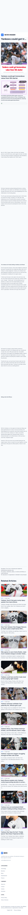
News (2, 873)
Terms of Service (4, 899)
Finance (2, 878)
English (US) (9, 910)
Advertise (3, 891)
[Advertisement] (14, 16)
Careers (2, 888)
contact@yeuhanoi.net (6, 860)
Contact (2, 886)
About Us (3, 884)
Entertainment (4, 875)
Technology (3, 868)
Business (3, 870)
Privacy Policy (4, 897)
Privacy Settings (17, 910)
